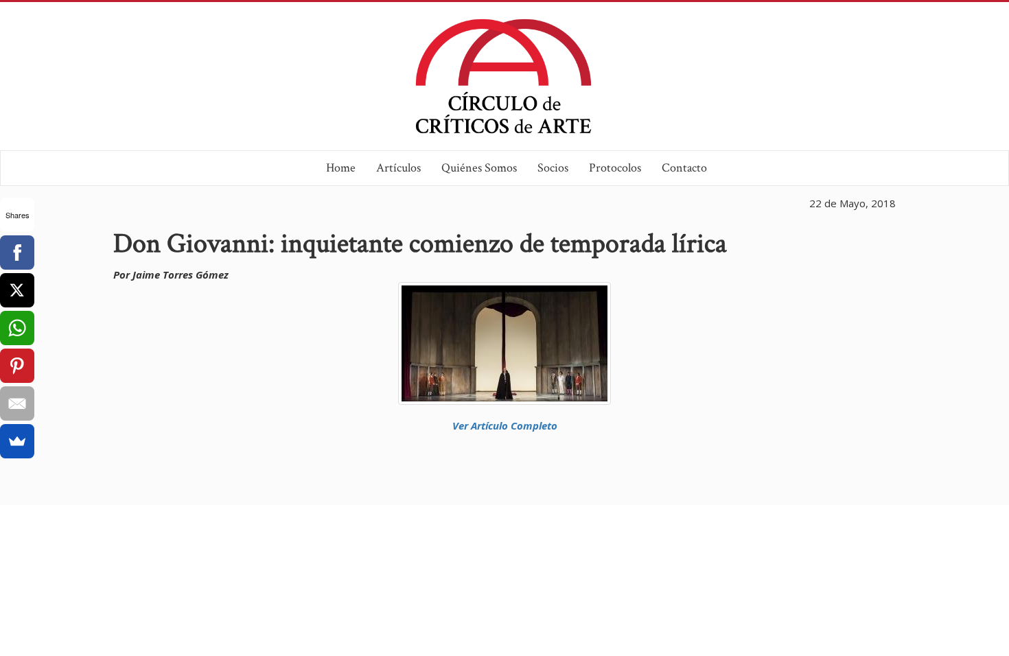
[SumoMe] (17, 441)
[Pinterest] (17, 366)
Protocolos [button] (615, 168)
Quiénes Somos (479, 168)
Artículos (398, 168)
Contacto (684, 168)
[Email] (17, 403)
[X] (17, 290)
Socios (552, 168)
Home (341, 168)
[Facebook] (17, 252)
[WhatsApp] (17, 328)
